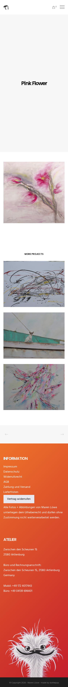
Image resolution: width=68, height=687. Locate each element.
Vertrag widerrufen (19, 499)
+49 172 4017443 (22, 586)
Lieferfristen (10, 492)
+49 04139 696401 (21, 591)
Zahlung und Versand (16, 487)
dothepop (54, 683)
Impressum (10, 466)
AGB (6, 482)
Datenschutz (11, 471)
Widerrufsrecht (12, 477)
